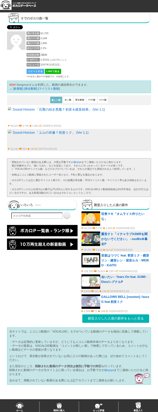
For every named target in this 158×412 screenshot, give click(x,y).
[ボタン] (67, 215)
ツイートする (35, 71)
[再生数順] (30, 88)
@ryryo (77, 162)
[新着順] (18, 88)
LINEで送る (53, 71)
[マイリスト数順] (49, 88)
